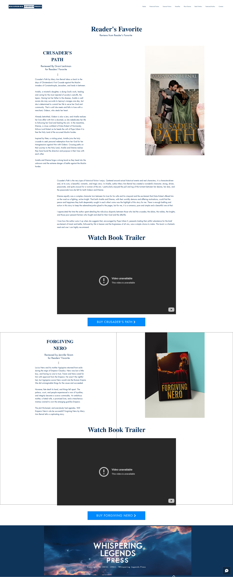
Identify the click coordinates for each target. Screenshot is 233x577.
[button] (144, 6)
